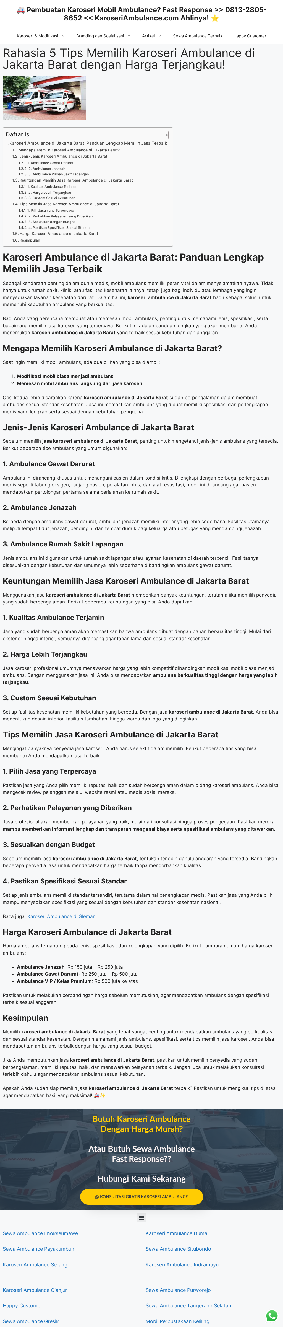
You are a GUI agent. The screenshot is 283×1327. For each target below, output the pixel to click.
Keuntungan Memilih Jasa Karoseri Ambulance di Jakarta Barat (76, 180)
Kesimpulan (30, 240)
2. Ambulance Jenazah (46, 169)
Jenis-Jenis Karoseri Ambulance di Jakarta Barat (63, 156)
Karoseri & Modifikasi (37, 35)
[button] (141, 1217)
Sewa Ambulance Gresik (31, 1321)
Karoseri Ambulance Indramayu (182, 1265)
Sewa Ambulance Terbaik (197, 35)
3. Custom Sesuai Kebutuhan (51, 198)
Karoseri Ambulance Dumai (177, 1233)
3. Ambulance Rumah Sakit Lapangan (58, 174)
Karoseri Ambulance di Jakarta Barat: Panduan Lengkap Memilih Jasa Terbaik (88, 143)
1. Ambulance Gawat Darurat (50, 163)
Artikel (148, 35)
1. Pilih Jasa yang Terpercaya (50, 210)
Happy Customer (250, 35)
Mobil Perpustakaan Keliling (177, 1321)
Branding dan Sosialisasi (100, 35)
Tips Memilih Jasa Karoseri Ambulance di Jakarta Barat (69, 204)
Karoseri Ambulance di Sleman (61, 916)
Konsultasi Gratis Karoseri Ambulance (144, 1197)
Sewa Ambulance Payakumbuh (38, 1249)
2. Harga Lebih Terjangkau (49, 192)
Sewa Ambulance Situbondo (178, 1249)
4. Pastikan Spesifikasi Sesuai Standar (59, 228)
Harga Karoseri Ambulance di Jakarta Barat (59, 233)
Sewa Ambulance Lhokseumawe (40, 1233)
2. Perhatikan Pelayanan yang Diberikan (60, 216)
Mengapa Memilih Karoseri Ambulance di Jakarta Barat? (69, 150)
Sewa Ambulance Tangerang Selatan (188, 1305)
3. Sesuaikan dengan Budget (51, 222)
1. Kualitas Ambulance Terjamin (52, 187)
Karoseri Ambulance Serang (35, 1265)
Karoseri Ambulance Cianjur (35, 1290)
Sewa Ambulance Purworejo (178, 1290)
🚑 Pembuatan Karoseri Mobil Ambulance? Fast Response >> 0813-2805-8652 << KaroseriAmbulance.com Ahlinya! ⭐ (141, 14)
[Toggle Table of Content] (161, 135)
